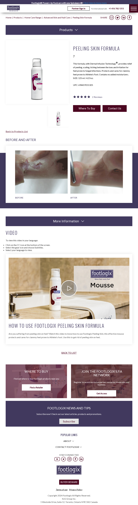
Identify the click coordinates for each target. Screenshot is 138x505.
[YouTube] (57, 459)
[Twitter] (63, 459)
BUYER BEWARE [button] (69, 482)
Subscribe (69, 421)
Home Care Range (32, 17)
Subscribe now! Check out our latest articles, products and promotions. (69, 414)
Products (17, 17)
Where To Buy (87, 108)
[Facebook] (75, 459)
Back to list (69, 353)
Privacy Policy (75, 489)
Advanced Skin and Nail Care (57, 17)
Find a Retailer (36, 387)
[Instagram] (69, 459)
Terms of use (62, 489)
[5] (82, 97)
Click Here (95, 3)
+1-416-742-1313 (116, 9)
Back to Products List (17, 131)
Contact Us (114, 108)
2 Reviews (97, 97)
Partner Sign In (78, 8)
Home (8, 17)
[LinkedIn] (81, 459)
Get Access (101, 393)
